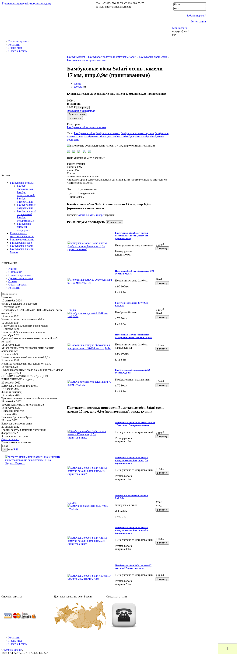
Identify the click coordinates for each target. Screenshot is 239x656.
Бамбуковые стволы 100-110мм (19, 385)
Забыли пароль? (196, 15)
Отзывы (79, 86)
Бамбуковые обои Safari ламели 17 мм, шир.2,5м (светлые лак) (133, 566)
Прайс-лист (15, 47)
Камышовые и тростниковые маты (22, 235)
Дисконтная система (20, 278)
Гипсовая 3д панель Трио (16, 417)
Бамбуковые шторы (21, 245)
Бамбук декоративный (25, 219)
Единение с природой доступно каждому (26, 3)
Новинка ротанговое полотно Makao (23, 319)
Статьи (12, 281)
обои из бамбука (124, 136)
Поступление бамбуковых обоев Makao (24, 325)
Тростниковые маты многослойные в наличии (29, 398)
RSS (16, 449)
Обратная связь (17, 50)
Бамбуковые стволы (22, 182)
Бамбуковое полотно (108, 133)
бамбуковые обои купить (99, 136)
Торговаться (74, 118)
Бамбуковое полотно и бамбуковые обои (112, 56)
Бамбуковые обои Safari (153, 56)
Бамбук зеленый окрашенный (26, 213)
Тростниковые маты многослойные (22, 404)
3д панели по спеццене (15, 436)
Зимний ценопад (11, 391)
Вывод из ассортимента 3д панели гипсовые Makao (32, 369)
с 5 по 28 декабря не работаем (19, 303)
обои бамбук (142, 136)
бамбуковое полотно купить (137, 133)
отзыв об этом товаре (91, 214)
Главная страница (19, 41)
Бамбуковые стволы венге (16, 423)
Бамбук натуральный (25, 200)
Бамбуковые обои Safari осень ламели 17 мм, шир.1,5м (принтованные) (135, 424)
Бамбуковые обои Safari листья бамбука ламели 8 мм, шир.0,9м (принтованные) (131, 236)
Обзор (77, 83)
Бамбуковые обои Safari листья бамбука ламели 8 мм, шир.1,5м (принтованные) (131, 460)
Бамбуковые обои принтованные (86, 60)
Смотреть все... (10, 439)
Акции (12, 268)
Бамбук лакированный (26, 194)
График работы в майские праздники (23, 429)
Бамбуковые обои (84, 133)
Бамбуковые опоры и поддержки (24, 227)
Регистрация (198, 21)
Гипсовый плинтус (12, 410)
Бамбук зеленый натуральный (26, 206)
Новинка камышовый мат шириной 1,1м (25, 357)
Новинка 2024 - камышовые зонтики (23, 332)
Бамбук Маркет (76, 56)
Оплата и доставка (19, 275)
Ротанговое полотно (22, 239)
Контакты (14, 44)
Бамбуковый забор (21, 242)
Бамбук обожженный (25, 187)
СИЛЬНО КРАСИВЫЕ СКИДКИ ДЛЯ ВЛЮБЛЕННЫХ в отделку (24, 378)
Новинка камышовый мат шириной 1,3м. (26, 363)
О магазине (15, 271)
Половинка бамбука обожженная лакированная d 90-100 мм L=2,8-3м (133, 336)
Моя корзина (179, 27)
